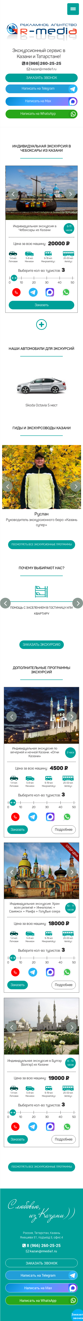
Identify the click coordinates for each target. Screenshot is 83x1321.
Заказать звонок (41, 78)
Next (75, 486)
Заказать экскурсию (41, 645)
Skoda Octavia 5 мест (41, 405)
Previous (7, 486)
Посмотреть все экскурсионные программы (41, 544)
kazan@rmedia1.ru (43, 69)
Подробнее (63, 830)
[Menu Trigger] (73, 9)
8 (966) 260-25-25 (43, 64)
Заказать (42, 305)
